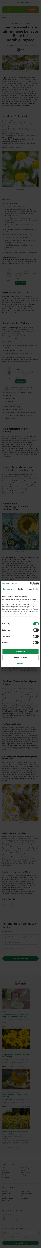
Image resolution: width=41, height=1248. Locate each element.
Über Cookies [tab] (33, 589)
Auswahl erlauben (20, 657)
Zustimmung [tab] (7, 589)
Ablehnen (20, 663)
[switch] (36, 630)
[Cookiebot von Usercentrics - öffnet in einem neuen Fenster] (30, 583)
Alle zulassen (20, 651)
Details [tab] (20, 589)
